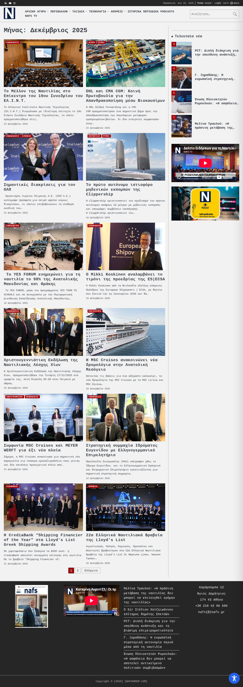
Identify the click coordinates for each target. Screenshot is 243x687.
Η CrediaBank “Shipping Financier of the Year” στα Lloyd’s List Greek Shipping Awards (43, 540)
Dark (226, 3)
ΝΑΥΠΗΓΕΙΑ (94, 136)
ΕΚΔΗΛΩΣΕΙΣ (12, 42)
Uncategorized (14, 396)
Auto (236, 3)
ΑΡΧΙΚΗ (30, 11)
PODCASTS (167, 11)
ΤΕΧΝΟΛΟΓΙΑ (97, 11)
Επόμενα (91, 570)
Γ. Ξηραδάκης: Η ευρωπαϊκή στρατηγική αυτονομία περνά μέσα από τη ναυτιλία (214, 81)
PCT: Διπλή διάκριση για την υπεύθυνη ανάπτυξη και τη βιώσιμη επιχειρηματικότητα (216, 56)
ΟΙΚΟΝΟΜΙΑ (12, 486)
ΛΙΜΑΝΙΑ (26, 136)
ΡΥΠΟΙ (101, 42)
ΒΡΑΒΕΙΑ (93, 486)
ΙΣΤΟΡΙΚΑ (134, 11)
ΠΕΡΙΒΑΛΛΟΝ (59, 11)
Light (218, 3)
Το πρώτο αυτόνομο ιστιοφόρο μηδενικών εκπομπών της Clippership (119, 190)
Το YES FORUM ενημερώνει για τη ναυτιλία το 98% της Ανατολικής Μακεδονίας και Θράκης (42, 279)
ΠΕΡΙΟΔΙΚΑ (151, 11)
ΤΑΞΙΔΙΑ (78, 11)
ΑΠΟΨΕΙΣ (117, 11)
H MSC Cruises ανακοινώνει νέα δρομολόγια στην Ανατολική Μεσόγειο (122, 365)
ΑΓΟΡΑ (41, 11)
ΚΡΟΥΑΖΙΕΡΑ (95, 311)
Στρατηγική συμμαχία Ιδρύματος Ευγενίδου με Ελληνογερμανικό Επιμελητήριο (122, 450)
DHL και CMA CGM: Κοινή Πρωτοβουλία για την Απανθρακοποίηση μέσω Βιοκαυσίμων (125, 96)
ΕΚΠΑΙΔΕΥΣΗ (12, 225)
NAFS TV (31, 16)
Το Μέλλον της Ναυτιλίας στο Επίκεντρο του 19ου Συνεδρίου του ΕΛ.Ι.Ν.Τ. (43, 96)
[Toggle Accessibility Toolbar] (234, 678)
